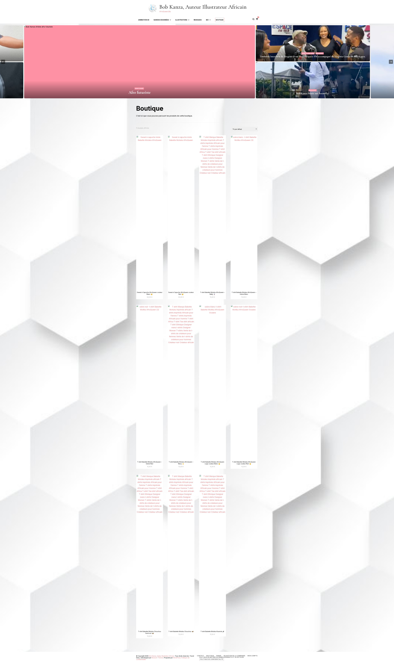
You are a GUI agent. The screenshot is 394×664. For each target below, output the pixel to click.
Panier (218, 656)
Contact (200, 656)
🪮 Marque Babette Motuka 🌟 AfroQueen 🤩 (313, 93)
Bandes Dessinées (161, 20)
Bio (207, 20)
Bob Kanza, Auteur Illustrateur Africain (203, 6)
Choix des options (149, 213)
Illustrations (181, 20)
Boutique (219, 20)
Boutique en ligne (313, 56)
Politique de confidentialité (211, 659)
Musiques (198, 20)
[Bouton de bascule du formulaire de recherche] (253, 19)
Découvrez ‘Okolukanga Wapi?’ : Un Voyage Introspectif (139, 92)
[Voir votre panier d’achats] (257, 19)
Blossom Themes (157, 658)
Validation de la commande (234, 656)
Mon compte (253, 656)
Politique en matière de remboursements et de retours (221, 657)
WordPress (177, 658)
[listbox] (197, 61)
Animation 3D (143, 20)
